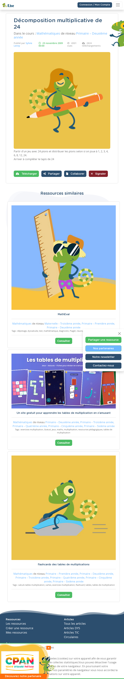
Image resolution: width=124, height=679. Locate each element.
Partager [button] (53, 174)
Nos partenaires (103, 348)
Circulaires (71, 637)
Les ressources (16, 623)
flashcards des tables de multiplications (63, 564)
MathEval (64, 314)
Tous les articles (75, 623)
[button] (75, 174)
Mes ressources (16, 632)
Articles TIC (71, 632)
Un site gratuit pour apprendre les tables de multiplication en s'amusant (64, 413)
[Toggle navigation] (117, 5)
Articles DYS (72, 628)
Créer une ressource (19, 628)
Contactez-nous (103, 365)
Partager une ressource (103, 339)
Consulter (63, 341)
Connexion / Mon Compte (94, 5)
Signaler (100, 174)
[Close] (119, 333)
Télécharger (29, 174)
